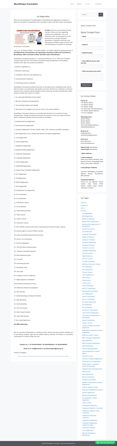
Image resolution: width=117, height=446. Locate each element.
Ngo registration (87, 340)
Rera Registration (87, 374)
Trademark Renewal (88, 428)
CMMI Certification (88, 237)
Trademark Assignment (89, 405)
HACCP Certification (88, 296)
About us (79, 4)
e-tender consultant (88, 261)
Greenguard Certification (90, 291)
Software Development (89, 395)
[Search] (101, 15)
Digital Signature (87, 256)
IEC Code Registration (89, 302)
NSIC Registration (87, 346)
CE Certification (87, 231)
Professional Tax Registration (91, 361)
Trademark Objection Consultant (92, 408)
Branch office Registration (90, 221)
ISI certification (87, 304)
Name (83, 36)
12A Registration (87, 213)
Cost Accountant (87, 253)
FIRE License (86, 277)
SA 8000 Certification (89, 380)
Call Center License (88, 229)
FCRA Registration (88, 275)
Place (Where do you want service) (90, 62)
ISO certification (87, 307)
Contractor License (88, 248)
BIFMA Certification (88, 219)
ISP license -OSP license (90, 310)
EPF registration (87, 267)
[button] (105, 442)
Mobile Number (87, 53)
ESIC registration (87, 269)
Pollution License (87, 356)
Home (72, 4)
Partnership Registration (90, 348)
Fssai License (86, 283)
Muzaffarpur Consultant (26, 4)
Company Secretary (88, 245)
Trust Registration (87, 430)
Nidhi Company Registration (91, 343)
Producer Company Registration (92, 359)
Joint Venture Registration (90, 313)
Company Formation (88, 240)
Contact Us (98, 4)
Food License (86, 280)
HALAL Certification (88, 299)
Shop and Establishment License (92, 390)
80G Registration (87, 216)
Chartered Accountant (89, 234)
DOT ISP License (87, 259)
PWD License (86, 371)
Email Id (84, 44)
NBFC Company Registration (91, 338)
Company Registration (89, 242)
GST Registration (87, 294)
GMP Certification (87, 286)
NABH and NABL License (90, 335)
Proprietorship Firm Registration (92, 369)
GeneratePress (71, 443)
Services (87, 4)
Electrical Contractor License (91, 264)
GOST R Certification (88, 288)
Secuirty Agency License (90, 387)
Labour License (87, 323)
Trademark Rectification (89, 420)
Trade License (86, 403)
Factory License (87, 272)
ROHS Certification (88, 377)
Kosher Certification (88, 320)
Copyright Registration (89, 250)
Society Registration (88, 392)
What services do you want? (91, 71)
